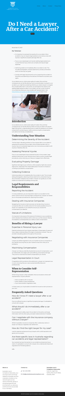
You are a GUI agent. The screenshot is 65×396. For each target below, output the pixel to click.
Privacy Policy (58, 6)
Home (38, 6)
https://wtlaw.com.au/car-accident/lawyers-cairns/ (25, 91)
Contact (50, 6)
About (44, 6)
